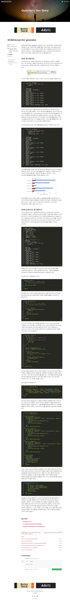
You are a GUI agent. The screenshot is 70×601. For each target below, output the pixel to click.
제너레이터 (39, 51)
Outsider (36, 598)
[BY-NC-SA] (10, 54)
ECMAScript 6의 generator (22, 40)
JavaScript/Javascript (13, 46)
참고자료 (10, 64)
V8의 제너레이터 (11, 61)
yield (11, 52)
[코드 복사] (61, 106)
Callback (15, 48)
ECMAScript (11, 49)
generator (34, 45)
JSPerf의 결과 (45, 198)
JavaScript (11, 48)
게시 (10, 56)
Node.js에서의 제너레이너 (12, 62)
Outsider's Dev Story (35, 10)
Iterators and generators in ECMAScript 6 (34, 526)
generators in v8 (27, 521)
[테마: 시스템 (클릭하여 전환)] (62, 1)
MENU (67, 1)
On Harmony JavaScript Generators (32, 524)
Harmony (16, 49)
